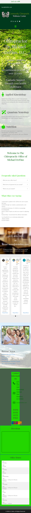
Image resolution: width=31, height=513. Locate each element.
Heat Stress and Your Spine (8, 363)
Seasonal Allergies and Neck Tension (11, 361)
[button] (15, 180)
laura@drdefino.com (7, 7)
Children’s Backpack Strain (8, 354)
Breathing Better (6, 357)
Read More (5, 312)
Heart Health (5, 359)
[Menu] (15, 26)
